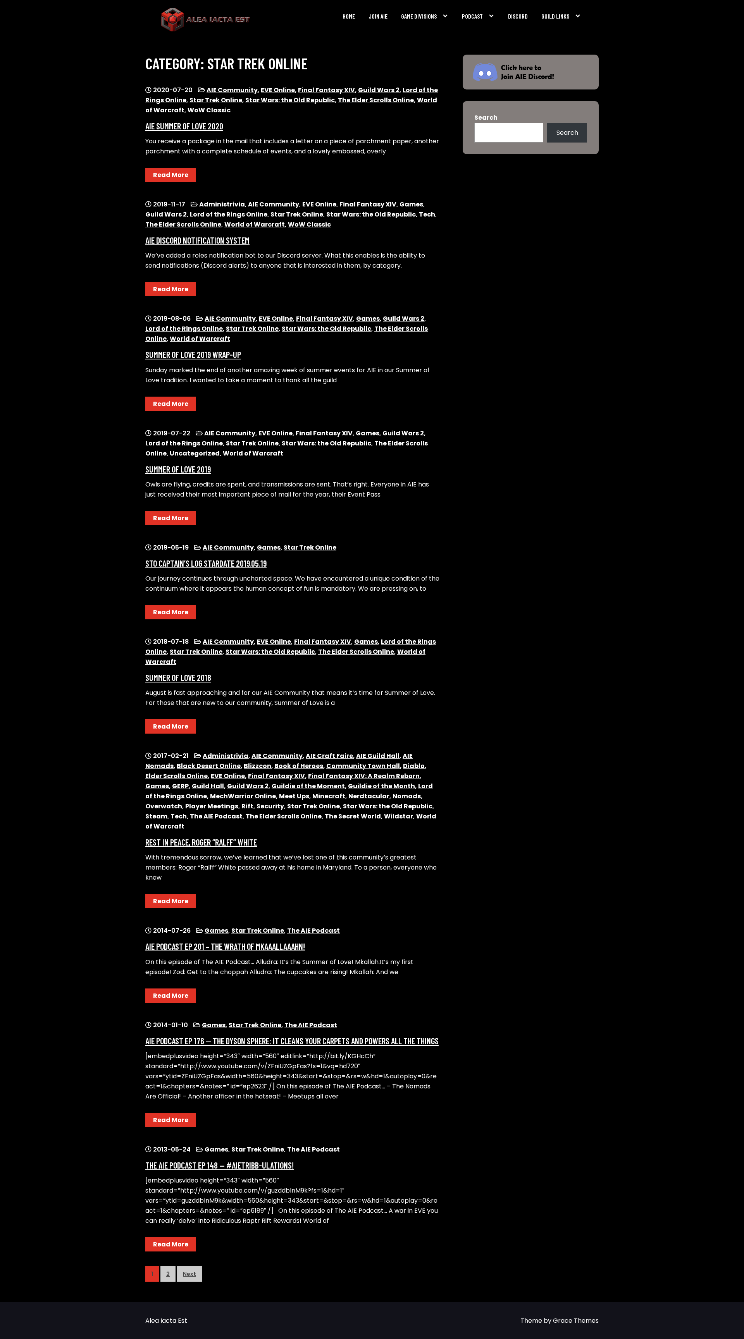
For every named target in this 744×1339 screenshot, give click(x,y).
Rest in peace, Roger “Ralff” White (201, 842)
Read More (170, 174)
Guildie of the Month (381, 786)
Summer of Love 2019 (178, 469)
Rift (247, 806)
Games (411, 204)
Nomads (407, 796)
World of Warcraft (254, 224)
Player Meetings (211, 806)
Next (189, 1274)
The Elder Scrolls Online (376, 100)
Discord (518, 16)
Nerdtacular (368, 796)
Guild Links (555, 16)
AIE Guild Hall (378, 755)
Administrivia (222, 204)
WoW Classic (209, 110)
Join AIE (378, 16)
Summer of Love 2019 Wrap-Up (193, 354)
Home (349, 16)
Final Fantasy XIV (326, 90)
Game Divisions (419, 16)
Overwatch (163, 806)
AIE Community (232, 90)
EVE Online (278, 90)
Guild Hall (208, 786)
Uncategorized (195, 453)
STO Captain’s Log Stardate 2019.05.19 (206, 563)
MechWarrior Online (243, 796)
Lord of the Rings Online (228, 214)
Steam (156, 816)
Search (486, 117)
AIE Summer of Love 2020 (184, 126)
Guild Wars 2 (379, 90)
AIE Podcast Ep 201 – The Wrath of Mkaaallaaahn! (225, 946)
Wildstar (398, 816)
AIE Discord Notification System (197, 240)
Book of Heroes (298, 765)
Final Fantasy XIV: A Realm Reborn (364, 776)
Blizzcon (257, 765)
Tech (427, 214)
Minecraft (328, 796)
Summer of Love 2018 (178, 677)
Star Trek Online (215, 100)
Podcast (472, 16)
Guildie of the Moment (308, 786)
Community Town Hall (363, 765)
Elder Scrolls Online (176, 776)
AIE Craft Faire (329, 755)
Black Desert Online (209, 765)
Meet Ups (294, 796)
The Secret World (353, 816)
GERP (180, 786)
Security (270, 806)
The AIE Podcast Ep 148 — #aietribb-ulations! (219, 1165)
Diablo (414, 765)
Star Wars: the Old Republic (290, 100)
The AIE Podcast (216, 816)
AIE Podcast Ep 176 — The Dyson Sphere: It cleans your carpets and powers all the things (292, 1041)
